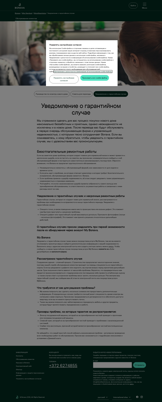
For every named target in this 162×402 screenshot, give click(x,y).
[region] (82, 63)
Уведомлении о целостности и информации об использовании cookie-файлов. (83, 72)
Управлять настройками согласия (64, 79)
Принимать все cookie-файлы (94, 78)
